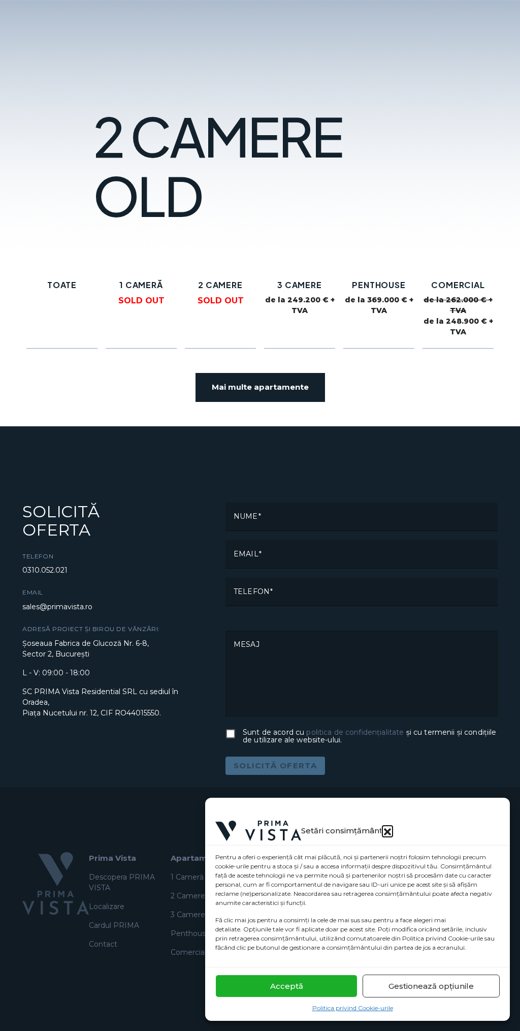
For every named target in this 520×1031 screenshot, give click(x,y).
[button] (387, 831)
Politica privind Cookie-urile (352, 1008)
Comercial (188, 952)
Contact (103, 944)
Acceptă (286, 986)
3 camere (188, 914)
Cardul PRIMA (114, 925)
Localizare (106, 906)
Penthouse (190, 933)
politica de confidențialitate (355, 732)
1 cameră (187, 877)
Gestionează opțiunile (431, 986)
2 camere (188, 895)
